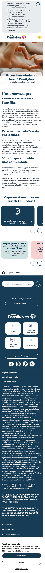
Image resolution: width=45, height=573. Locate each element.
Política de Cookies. (22, 551)
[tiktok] (25, 363)
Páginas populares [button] (9, 372)
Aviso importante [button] (9, 381)
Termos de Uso (8, 529)
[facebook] (11, 363)
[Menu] (3, 37)
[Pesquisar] (33, 37)
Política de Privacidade (11, 534)
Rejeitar (21, 562)
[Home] (16, 37)
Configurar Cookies (21, 569)
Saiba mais (10, 30)
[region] (21, 555)
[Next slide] (39, 230)
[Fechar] (38, 4)
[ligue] (32, 363)
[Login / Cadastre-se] (39, 37)
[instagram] (18, 363)
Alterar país (20, 303)
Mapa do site (7, 524)
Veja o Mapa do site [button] (10, 377)
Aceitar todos (21, 556)
